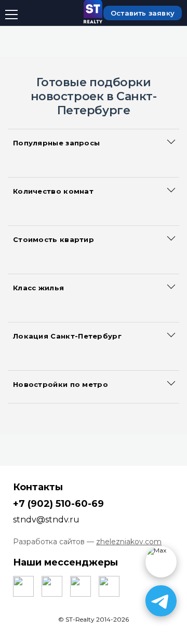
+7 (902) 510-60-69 (58, 503)
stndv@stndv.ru (46, 520)
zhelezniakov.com (129, 541)
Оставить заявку (143, 13)
